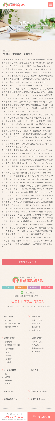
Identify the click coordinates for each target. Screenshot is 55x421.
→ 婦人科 (6, 377)
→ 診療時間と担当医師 (11, 345)
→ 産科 (5, 374)
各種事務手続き (10, 399)
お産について (9, 391)
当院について (36, 316)
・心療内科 (8, 359)
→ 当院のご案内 (35, 320)
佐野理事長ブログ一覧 (27, 262)
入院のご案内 (36, 338)
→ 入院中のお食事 (36, 348)
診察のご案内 (9, 338)
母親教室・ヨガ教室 (39, 391)
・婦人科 (7, 356)
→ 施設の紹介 (34, 330)
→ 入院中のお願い (36, 342)
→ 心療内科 (7, 380)
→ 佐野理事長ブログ (10, 327)
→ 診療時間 (7, 342)
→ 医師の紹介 (34, 327)
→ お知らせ (7, 320)
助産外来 (34, 370)
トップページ (9, 316)
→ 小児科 (6, 384)
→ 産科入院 (33, 345)
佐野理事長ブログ (38, 399)
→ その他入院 (34, 351)
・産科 (6, 352)
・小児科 (7, 362)
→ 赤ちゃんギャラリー (11, 324)
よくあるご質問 (10, 370)
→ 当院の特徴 (34, 324)
